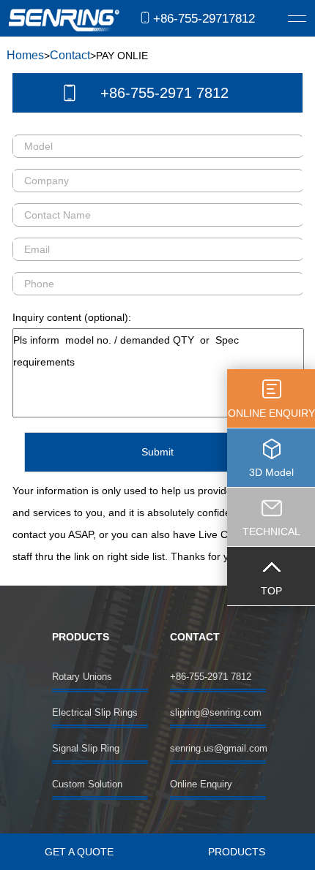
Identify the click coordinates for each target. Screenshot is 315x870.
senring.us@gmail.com (218, 748)
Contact (70, 54)
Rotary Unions (82, 676)
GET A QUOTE (79, 852)
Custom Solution (87, 784)
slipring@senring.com (216, 712)
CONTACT (195, 637)
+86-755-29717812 (204, 18)
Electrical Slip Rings (95, 712)
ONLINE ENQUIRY (271, 413)
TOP (271, 591)
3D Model (271, 472)
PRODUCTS (236, 852)
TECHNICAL (271, 531)
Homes (25, 54)
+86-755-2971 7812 (164, 93)
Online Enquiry (201, 784)
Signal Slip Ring (85, 748)
